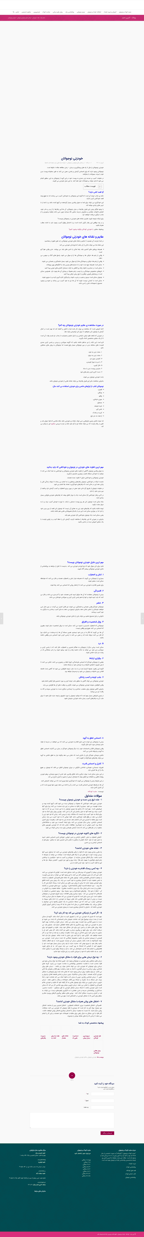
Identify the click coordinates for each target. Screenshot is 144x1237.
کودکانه (119, 1153)
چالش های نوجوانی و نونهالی (75, 163)
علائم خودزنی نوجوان (81, 1057)
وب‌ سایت (86, 1107)
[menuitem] (125, 12)
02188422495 (42, 1160)
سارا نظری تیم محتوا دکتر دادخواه (53, 163)
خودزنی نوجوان (92, 1057)
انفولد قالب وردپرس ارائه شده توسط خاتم (107, 1234)
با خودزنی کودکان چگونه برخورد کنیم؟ (81, 229)
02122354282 (42, 1182)
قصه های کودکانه (131, 1170)
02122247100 (42, 1171)
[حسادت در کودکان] (142, 618)
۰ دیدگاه (88, 163)
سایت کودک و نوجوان (129, 1153)
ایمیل (86, 1100)
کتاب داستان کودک (130, 1174)
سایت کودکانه (92, 791)
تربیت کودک (132, 1164)
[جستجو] (12, 12)
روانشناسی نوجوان (130, 1177)
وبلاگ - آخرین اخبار (129, 17)
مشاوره (53, 423)
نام (87, 1094)
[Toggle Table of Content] (99, 186)
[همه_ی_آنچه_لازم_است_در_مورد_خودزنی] (72, 90)
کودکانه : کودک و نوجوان (123, 1234)
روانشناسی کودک (131, 1167)
